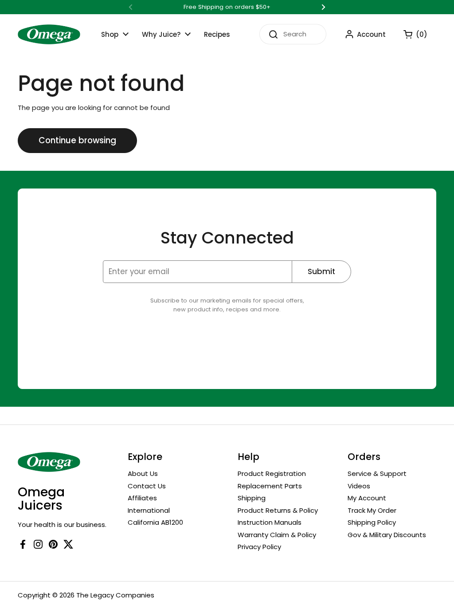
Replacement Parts (270, 486)
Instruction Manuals (269, 522)
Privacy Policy (259, 546)
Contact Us (147, 486)
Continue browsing (77, 140)
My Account (367, 498)
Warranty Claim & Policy (277, 534)
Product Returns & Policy (278, 510)
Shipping (252, 498)
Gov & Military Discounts (387, 534)
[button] (411, 34)
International (149, 510)
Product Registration (272, 473)
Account (371, 34)
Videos (359, 486)
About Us (143, 473)
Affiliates (142, 498)
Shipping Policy (372, 522)
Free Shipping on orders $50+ (227, 7)
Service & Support (377, 473)
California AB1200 (155, 522)
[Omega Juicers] (49, 34)
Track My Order (372, 510)
